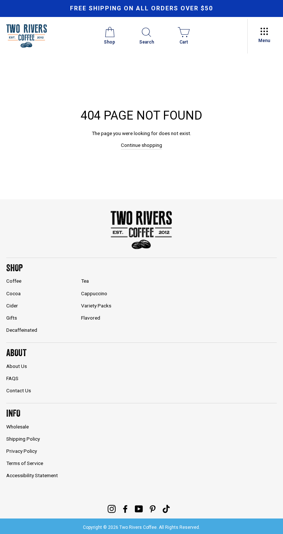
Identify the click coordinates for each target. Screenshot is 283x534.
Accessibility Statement (32, 475)
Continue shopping (141, 145)
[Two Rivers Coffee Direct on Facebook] (125, 508)
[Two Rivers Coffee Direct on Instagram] (112, 508)
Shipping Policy (23, 439)
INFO (13, 413)
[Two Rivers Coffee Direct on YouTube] (139, 508)
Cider (12, 306)
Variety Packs (96, 306)
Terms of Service (24, 463)
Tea (85, 281)
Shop (14, 268)
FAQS (12, 378)
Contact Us (18, 390)
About (16, 353)
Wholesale (17, 427)
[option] (141, 8)
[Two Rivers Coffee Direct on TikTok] (166, 508)
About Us (16, 366)
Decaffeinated (21, 330)
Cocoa (13, 293)
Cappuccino (94, 293)
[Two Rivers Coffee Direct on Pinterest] (153, 508)
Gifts (11, 318)
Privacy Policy (21, 451)
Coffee (13, 281)
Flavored (90, 318)
